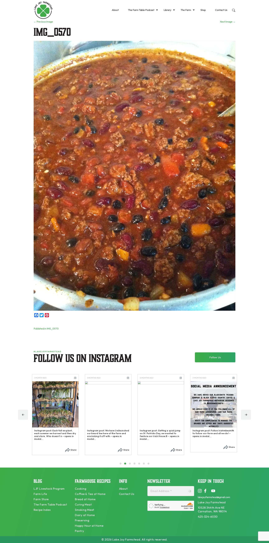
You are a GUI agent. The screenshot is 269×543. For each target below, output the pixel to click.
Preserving (82, 520)
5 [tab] (140, 464)
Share (73, 449)
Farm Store (41, 499)
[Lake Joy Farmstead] (43, 10)
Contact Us (126, 494)
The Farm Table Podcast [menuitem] (141, 10)
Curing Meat (83, 504)
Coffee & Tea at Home (90, 494)
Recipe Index (42, 510)
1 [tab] (120, 464)
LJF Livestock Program (49, 488)
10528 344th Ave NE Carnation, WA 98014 (212, 509)
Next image (227, 21)
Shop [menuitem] (203, 10)
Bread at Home (85, 499)
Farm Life (40, 494)
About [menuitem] (115, 10)
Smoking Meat (84, 510)
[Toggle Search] (233, 10)
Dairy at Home (85, 515)
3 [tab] (130, 464)
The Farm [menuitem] (186, 10)
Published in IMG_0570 (46, 328)
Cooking (80, 488)
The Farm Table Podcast (50, 504)
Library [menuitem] (167, 10)
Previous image (43, 21)
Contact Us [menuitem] (221, 10)
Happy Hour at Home (89, 525)
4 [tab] (135, 464)
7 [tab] (149, 464)
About (123, 488)
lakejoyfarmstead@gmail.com (214, 497)
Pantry (79, 531)
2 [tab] (126, 464)
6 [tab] (144, 464)
